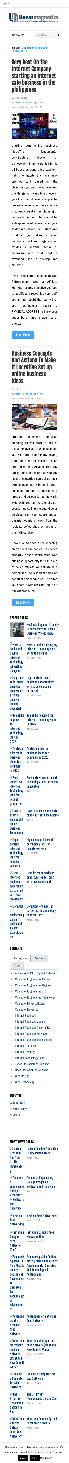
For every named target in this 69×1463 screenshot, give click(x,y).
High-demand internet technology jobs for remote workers (40, 844)
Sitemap (15, 1115)
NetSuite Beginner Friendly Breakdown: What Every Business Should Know (43, 629)
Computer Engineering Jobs (31, 991)
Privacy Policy (18, 1109)
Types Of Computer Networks (32, 1064)
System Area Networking (42, 1215)
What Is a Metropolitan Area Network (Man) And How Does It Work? (41, 1345)
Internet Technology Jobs (29, 1058)
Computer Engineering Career (32, 979)
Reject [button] (35, 1458)
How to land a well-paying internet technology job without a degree (42, 649)
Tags (17, 966)
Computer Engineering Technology (35, 997)
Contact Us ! (17, 1103)
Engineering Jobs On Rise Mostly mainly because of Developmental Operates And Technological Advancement (42, 1265)
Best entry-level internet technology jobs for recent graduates (43, 782)
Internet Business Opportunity (29, 102)
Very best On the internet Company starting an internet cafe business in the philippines (34, 76)
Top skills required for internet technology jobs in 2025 (41, 719)
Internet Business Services (31, 1034)
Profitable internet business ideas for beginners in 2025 (38, 753)
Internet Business (25, 1015)
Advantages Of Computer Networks (36, 973)
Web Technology (24, 1082)
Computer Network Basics (30, 1003)
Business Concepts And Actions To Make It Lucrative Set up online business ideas (34, 367)
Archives (39, 958)
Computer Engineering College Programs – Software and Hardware (41, 1182)
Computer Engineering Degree (33, 985)
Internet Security (24, 1052)
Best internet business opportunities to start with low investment (40, 877)
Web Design (22, 1076)
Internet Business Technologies (33, 1040)
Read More (23, 335)
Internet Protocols (25, 1046)
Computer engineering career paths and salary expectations (41, 910)
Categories (20, 958)
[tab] (21, 958)
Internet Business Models (30, 1022)
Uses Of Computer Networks (31, 1070)
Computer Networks (26, 1009)
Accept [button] (23, 1458)
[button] (6, 3)
